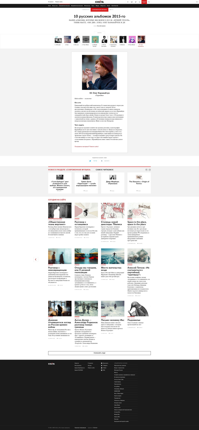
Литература (87, 5)
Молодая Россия (118, 370)
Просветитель (117, 384)
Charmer (95, 427)
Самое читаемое (104, 170)
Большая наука (118, 402)
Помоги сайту (58, 1)
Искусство (55, 5)
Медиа (97, 5)
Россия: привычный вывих (55, 219)
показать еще (99, 353)
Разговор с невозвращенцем (57, 269)
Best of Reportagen (118, 393)
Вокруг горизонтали (119, 367)
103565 (87, 289)
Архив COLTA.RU (79, 370)
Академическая (77, 5)
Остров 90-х (117, 412)
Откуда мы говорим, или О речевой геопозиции (85, 270)
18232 (59, 237)
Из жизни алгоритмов (119, 377)
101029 (140, 243)
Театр (93, 5)
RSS (104, 370)
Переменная (117, 398)
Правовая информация (80, 427)
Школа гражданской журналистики (123, 409)
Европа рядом (117, 395)
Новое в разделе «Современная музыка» (69, 170)
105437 (138, 295)
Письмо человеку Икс (112, 320)
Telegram (105, 365)
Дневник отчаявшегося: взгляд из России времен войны (59, 323)
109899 (86, 346)
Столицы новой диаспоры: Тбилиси (111, 223)
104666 (113, 279)
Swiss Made (117, 405)
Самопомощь (117, 381)
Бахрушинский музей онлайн (121, 421)
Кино (49, 5)
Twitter (104, 367)
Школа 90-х (117, 416)
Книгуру (116, 419)
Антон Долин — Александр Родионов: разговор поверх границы (86, 323)
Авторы (89, 365)
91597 (112, 333)
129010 (140, 327)
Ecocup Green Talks (118, 379)
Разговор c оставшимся (81, 223)
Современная (64, 5)
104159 (61, 285)
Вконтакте (105, 363)
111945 (60, 338)
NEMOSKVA (117, 391)
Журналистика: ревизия (120, 365)
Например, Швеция (119, 388)
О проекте (50, 1)
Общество (103, 5)
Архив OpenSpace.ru (80, 367)
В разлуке (77, 219)
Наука (108, 5)
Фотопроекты (78, 365)
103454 (87, 237)
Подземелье (133, 320)
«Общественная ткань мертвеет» (57, 223)
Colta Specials (114, 5)
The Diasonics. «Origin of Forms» (139, 183)
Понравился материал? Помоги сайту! (86, 146)
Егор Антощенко (101, 25)
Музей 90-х (117, 414)
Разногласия (117, 407)
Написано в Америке (119, 400)
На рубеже (117, 386)
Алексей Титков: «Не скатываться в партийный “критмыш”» (138, 271)
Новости (77, 363)
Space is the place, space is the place (137, 223)
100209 (113, 241)
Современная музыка (99, 9)
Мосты (116, 372)
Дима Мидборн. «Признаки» (112, 183)
